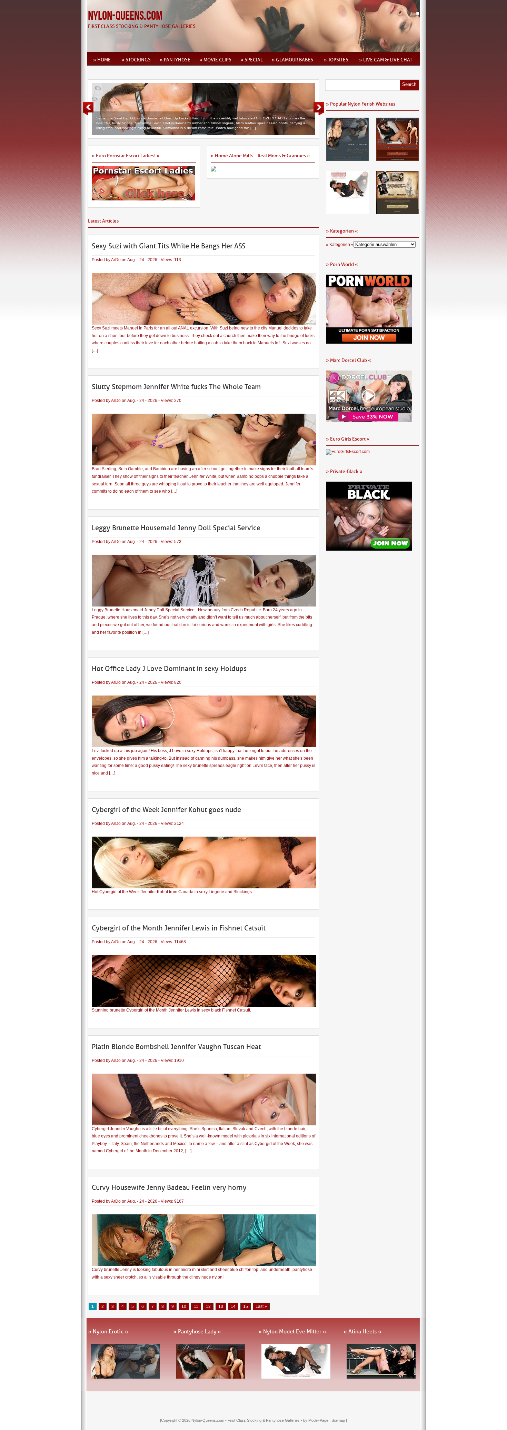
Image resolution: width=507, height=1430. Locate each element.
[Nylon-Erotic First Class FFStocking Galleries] (347, 158)
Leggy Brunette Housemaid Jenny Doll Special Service (176, 528)
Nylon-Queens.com (125, 16)
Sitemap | (339, 1420)
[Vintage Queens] (397, 211)
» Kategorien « (340, 244)
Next (319, 108)
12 (208, 1306)
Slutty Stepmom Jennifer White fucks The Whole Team (176, 387)
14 (233, 1306)
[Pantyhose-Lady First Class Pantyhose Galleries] (397, 158)
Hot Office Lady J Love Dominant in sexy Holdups (169, 668)
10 (183, 1306)
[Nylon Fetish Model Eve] (347, 211)
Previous (88, 108)
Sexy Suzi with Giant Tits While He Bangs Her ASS (169, 246)
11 (196, 1306)
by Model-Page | (317, 1420)
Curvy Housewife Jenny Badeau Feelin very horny (169, 1187)
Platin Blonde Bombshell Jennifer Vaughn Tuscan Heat (176, 1047)
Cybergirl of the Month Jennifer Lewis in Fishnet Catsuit (179, 928)
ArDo (116, 259)
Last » (261, 1306)
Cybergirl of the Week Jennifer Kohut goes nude (166, 810)
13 (220, 1306)
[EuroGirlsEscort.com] (348, 451)
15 (245, 1306)
